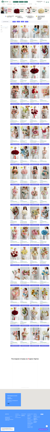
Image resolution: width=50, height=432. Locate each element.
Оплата (16, 416)
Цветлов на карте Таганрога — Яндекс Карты (25, 387)
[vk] (7, 403)
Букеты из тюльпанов (29, 418)
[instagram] (8, 403)
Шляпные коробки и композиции (30, 423)
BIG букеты (29, 425)
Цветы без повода (30, 426)
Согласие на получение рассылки (35, 422)
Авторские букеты (30, 422)
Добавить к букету (30, 427)
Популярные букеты (29, 415)
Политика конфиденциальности (37, 416)
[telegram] (42, 414)
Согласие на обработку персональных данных (36, 419)
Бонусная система (18, 417)
